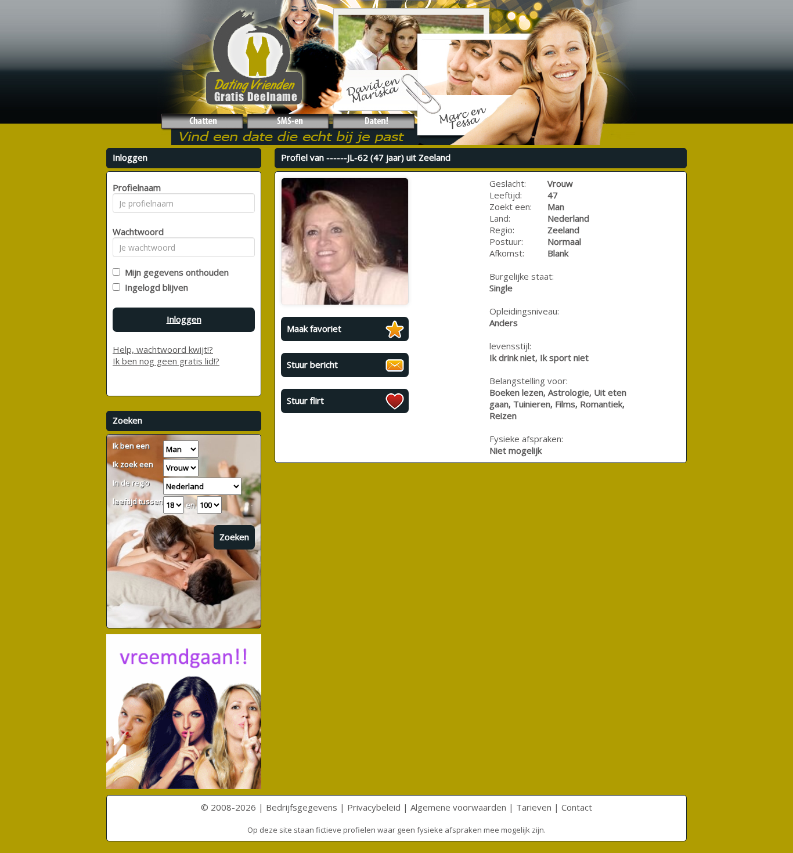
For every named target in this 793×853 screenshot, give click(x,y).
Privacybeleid (374, 807)
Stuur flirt (305, 400)
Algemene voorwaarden (458, 807)
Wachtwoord (135, 231)
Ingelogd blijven (154, 287)
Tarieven (534, 807)
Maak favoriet (314, 328)
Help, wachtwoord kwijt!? (163, 349)
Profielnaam (135, 187)
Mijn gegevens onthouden (174, 272)
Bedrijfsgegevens (301, 807)
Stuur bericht (312, 364)
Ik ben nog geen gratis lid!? (166, 361)
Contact (576, 807)
